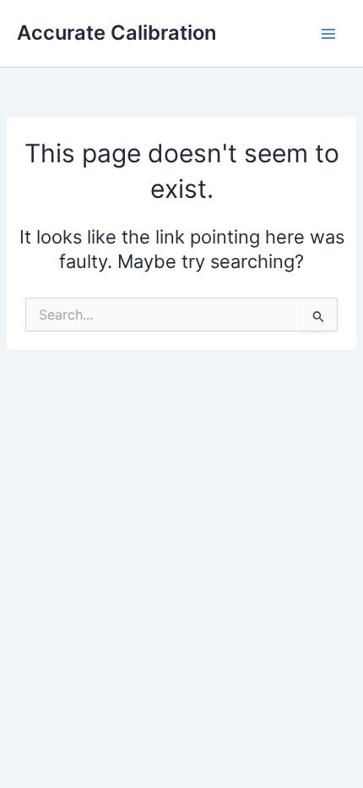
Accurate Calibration (116, 32)
